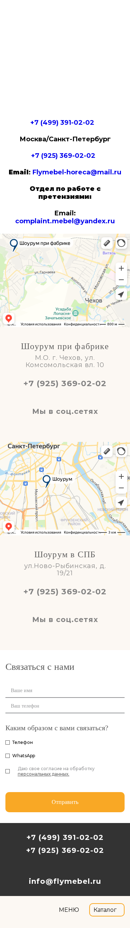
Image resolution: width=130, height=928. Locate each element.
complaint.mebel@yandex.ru (65, 221)
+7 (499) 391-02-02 (62, 123)
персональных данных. (43, 774)
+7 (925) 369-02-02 (63, 156)
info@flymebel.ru (65, 881)
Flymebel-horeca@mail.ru (76, 172)
